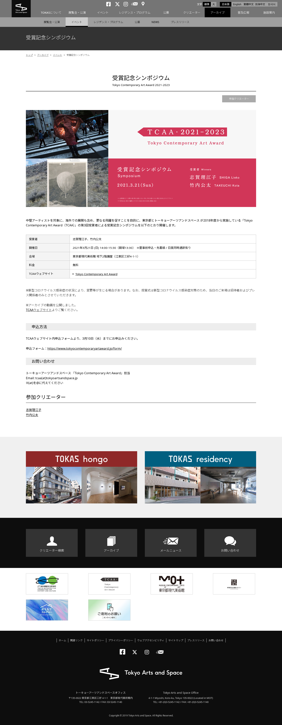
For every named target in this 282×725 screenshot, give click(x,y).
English (237, 4)
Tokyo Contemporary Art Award (96, 274)
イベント (103, 12)
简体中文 (260, 4)
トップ (29, 55)
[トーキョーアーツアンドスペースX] (135, 648)
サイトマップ (175, 640)
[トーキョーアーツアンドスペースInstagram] (148, 648)
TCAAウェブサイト (39, 310)
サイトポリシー (95, 640)
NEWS (155, 22)
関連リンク (76, 640)
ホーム (62, 640)
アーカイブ (217, 12)
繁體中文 (249, 4)
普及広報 (243, 12)
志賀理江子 (33, 410)
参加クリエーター (239, 98)
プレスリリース (180, 22)
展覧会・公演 (77, 12)
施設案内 (269, 12)
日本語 (225, 4)
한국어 (271, 4)
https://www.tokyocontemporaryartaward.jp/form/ (84, 348)
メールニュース (170, 550)
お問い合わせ (230, 550)
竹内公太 (32, 415)
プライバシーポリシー (120, 640)
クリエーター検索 (52, 550)
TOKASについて (51, 12)
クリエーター (191, 12)
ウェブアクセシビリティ (150, 640)
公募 (166, 12)
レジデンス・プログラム (134, 12)
